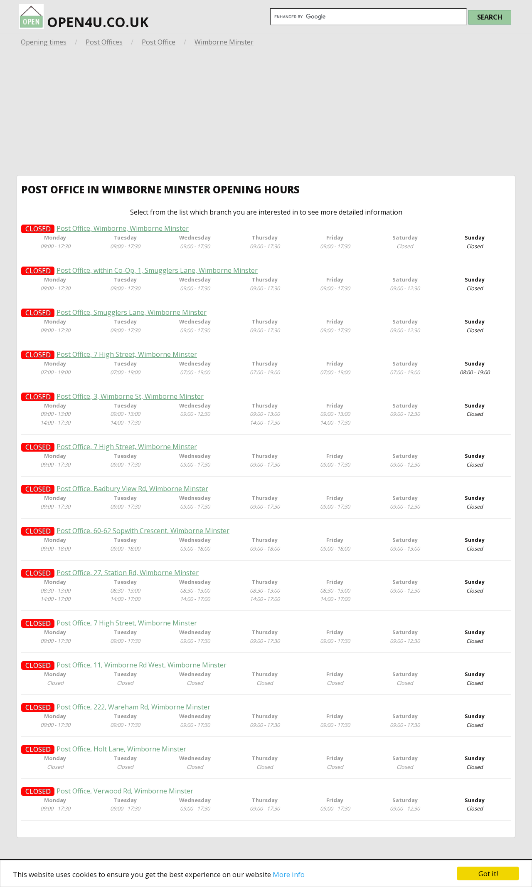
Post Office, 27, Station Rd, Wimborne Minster (128, 573)
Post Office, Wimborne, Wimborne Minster (123, 228)
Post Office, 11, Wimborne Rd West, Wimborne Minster (142, 665)
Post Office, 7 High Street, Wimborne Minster (127, 354)
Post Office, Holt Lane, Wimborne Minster (121, 749)
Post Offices (104, 42)
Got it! (488, 873)
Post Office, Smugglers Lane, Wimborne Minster (132, 312)
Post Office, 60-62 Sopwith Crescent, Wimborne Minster (143, 531)
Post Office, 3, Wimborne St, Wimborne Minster (130, 396)
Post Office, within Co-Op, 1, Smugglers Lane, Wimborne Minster (157, 270)
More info (289, 874)
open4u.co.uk (96, 22)
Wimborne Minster (224, 42)
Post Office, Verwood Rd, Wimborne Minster (125, 791)
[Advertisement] (266, 112)
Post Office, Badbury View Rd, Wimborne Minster (132, 489)
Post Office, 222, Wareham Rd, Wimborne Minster (133, 707)
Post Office (158, 42)
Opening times (43, 42)
